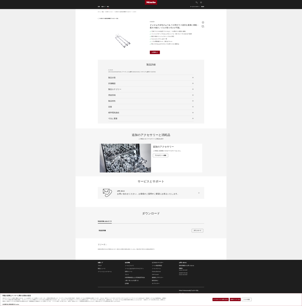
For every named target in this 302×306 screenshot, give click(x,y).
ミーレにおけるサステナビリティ (134, 268)
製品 (103, 11)
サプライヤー (155, 283)
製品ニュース (101, 268)
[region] (151, 299)
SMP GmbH (155, 274)
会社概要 (5, 304)
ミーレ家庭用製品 (157, 265)
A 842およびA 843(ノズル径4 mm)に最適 (166, 44)
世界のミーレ (128, 271)
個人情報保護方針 (11, 304)
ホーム (99, 11)
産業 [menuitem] (99, 6)
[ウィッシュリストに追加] (201, 2)
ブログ (100, 265)
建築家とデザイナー (157, 277)
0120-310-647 (183, 270)
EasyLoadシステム (156, 39)
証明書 (127, 283)
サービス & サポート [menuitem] (195, 6)
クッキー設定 (247, 299)
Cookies (17, 304)
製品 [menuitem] (108, 6)
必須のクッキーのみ (235, 299)
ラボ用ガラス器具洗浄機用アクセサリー (123, 11)
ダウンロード (197, 230)
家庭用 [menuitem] (202, 6)
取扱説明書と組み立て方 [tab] (105, 221)
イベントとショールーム (105, 271)
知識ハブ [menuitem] (103, 6)
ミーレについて (129, 265)
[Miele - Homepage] (151, 2)
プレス (127, 274)
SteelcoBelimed (156, 271)
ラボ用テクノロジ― (109, 11)
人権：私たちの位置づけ (132, 280)
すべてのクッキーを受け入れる (220, 299)
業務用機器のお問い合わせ (186, 265)
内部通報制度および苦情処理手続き (135, 277)
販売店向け (155, 280)
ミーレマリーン (156, 268)
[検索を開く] (196, 2)
